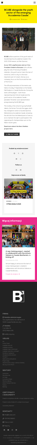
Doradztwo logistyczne (8, 353)
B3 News (25, 19)
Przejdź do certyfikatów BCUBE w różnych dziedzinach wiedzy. (18, 398)
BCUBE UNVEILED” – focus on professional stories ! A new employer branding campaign (17, 254)
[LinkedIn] (16, 170)
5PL (3, 341)
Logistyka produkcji (8, 347)
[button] (34, 2)
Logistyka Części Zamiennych (10, 349)
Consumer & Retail (7, 379)
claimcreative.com (21, 442)
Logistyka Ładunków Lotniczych (11, 351)
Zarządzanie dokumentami (9, 355)
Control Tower (6, 343)
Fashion (5, 385)
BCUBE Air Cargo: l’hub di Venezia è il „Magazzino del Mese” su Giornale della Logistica (17, 207)
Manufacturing (6, 375)
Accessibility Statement (8, 405)
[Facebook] (16, 430)
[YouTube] (20, 170)
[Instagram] (12, 430)
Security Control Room (8, 364)
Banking (5, 386)
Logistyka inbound (7, 345)
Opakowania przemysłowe (9, 359)
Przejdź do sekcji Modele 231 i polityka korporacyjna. (16, 402)
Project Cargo (6, 360)
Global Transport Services (9, 383)
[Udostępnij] (14, 153)
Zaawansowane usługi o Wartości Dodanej (13, 362)
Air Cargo (5, 377)
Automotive (5, 373)
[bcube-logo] (2, 2)
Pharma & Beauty (7, 381)
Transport (5, 357)
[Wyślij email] (16, 159)
